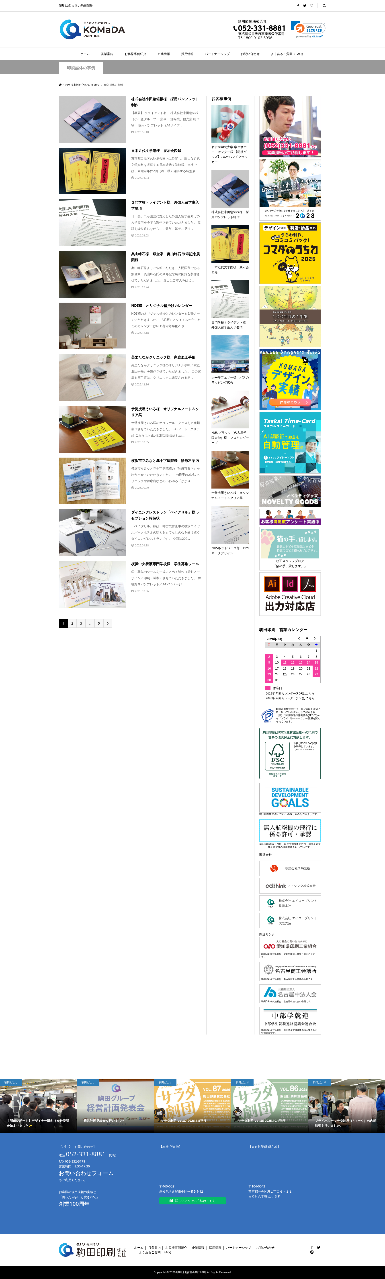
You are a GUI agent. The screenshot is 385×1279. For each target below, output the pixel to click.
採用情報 (187, 54)
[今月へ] (309, 639)
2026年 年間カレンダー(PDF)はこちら (290, 698)
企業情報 (164, 54)
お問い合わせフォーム (86, 1173)
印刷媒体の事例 (81, 67)
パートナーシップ (217, 54)
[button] (308, 29)
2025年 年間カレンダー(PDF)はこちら (290, 693)
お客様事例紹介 (135, 54)
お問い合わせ (250, 54)
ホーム (85, 54)
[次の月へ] (317, 639)
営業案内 (107, 54)
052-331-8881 (86, 1154)
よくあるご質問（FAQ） (288, 54)
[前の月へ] (301, 639)
